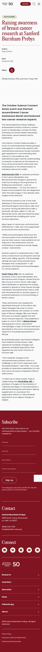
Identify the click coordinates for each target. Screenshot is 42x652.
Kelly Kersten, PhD (10, 174)
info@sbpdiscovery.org (12, 529)
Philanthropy (8, 604)
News (4, 597)
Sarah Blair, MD (25, 381)
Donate (25, 4)
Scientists (6, 582)
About (5, 611)
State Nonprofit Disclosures (11, 641)
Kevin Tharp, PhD (10, 274)
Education (6, 589)
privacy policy (7, 490)
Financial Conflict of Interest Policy (14, 638)
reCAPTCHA (26, 488)
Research (6, 575)
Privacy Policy (6, 634)
